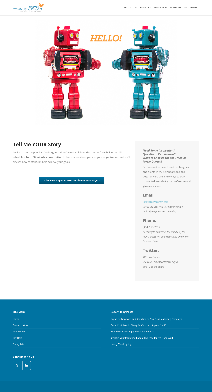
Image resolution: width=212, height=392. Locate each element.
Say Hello (17, 337)
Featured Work (20, 325)
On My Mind (19, 344)
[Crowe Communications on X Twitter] (17, 365)
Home (16, 318)
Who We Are (19, 331)
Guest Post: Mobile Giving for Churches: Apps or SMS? (138, 325)
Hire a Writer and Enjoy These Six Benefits (132, 331)
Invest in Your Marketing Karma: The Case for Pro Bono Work (142, 337)
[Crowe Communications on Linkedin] (26, 365)
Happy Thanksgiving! (121, 344)
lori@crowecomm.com (155, 202)
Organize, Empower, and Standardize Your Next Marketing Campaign (146, 318)
